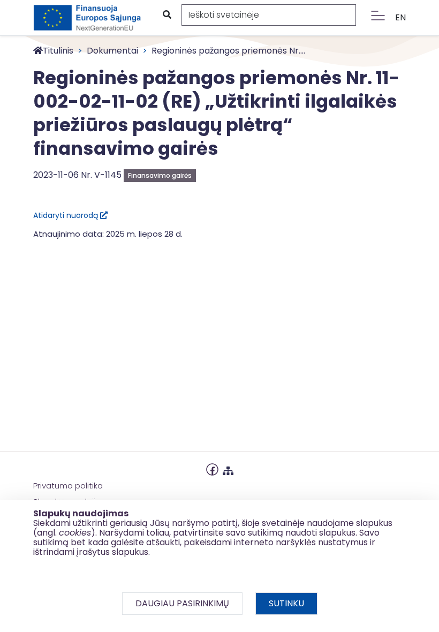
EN (400, 17)
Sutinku (286, 603)
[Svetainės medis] (228, 468)
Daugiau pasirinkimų (182, 603)
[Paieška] (166, 15)
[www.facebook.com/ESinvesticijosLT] (212, 468)
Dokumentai (112, 50)
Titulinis (58, 50)
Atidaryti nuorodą (66, 215)
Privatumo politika (68, 485)
